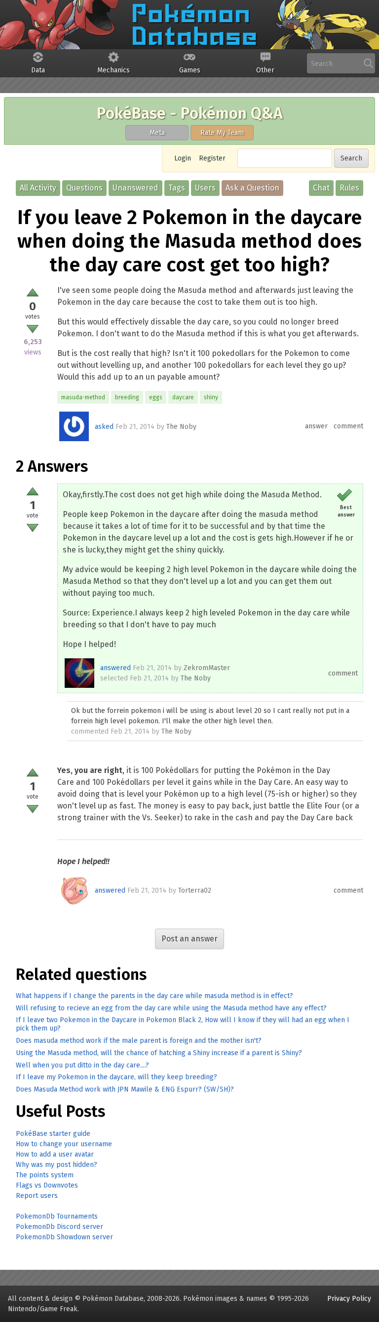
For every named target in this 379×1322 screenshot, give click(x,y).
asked (104, 426)
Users (205, 188)
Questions (84, 188)
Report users (37, 1196)
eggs (155, 397)
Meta (157, 133)
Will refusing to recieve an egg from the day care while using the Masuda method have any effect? (171, 1008)
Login (182, 158)
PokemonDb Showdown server (64, 1237)
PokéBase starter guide (53, 1133)
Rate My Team (222, 133)
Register (212, 158)
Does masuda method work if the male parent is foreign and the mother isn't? (139, 1040)
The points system (45, 1175)
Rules (349, 188)
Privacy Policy (349, 1298)
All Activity (38, 188)
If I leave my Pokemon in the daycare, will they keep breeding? (116, 1077)
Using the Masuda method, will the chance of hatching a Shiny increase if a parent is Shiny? (159, 1053)
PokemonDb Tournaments (57, 1216)
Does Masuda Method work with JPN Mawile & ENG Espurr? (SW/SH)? (125, 1089)
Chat (321, 188)
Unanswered (135, 188)
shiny (211, 397)
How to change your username (64, 1144)
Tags (176, 188)
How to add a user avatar (55, 1154)
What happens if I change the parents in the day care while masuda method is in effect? (154, 996)
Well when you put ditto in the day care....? (82, 1065)
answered (115, 668)
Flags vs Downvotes (47, 1185)
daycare (183, 397)
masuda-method (83, 397)
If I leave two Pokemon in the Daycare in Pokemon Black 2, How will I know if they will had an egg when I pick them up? (182, 1024)
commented (90, 731)
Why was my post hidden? (56, 1165)
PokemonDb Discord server (59, 1227)
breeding (127, 397)
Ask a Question (252, 188)
